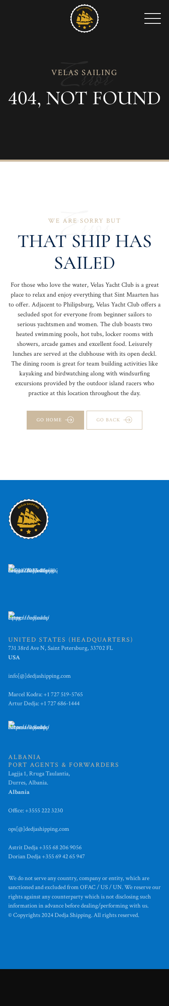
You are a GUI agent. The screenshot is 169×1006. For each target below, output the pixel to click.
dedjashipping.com (49, 676)
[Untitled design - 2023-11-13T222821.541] (32, 576)
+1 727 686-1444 (60, 703)
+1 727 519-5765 (63, 694)
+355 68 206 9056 (60, 847)
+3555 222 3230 (44, 810)
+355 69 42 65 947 (63, 856)
